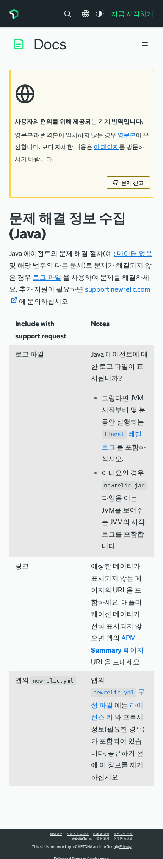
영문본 (127, 135)
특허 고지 (102, 838)
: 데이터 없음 (133, 253)
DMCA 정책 (101, 834)
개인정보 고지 (123, 834)
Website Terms (82, 838)
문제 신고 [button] (132, 182)
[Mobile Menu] (145, 44)
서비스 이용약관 (78, 834)
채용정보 (56, 834)
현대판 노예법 (123, 838)
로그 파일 (47, 277)
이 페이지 (106, 147)
